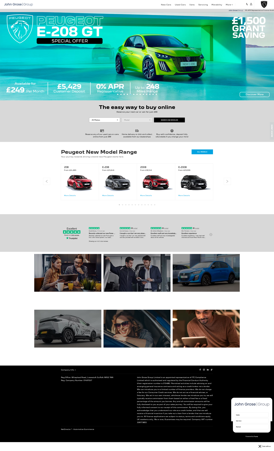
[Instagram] (204, 370)
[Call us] (247, 4)
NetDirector (66, 429)
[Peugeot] (264, 4)
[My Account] (251, 4)
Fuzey (256, 436)
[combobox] (104, 120)
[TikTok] (211, 370)
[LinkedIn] (207, 370)
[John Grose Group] (18, 4)
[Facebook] (200, 370)
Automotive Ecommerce (83, 429)
